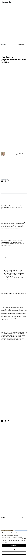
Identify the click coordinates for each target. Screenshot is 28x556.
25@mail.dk (19, 154)
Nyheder (3, 44)
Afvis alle (14, 553)
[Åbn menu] (26, 2)
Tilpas (14, 549)
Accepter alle (14, 545)
